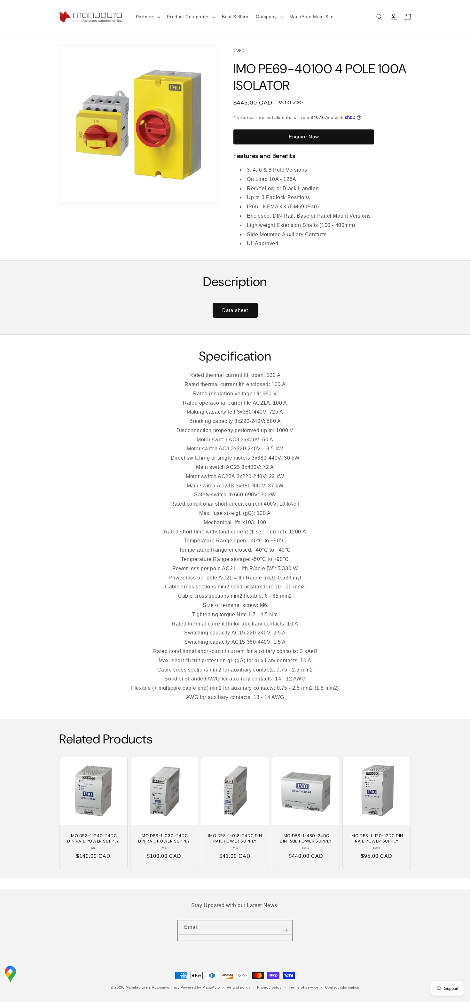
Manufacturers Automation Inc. (152, 987)
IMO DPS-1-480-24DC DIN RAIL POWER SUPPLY (306, 838)
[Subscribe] (285, 930)
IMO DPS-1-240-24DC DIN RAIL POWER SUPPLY (93, 838)
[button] (147, 16)
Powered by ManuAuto (200, 987)
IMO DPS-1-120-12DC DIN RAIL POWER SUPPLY (376, 838)
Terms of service (303, 987)
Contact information (342, 987)
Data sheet (235, 310)
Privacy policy (269, 987)
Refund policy (239, 987)
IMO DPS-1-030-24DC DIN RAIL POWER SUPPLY (164, 838)
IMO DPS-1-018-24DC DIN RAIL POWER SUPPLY (235, 838)
